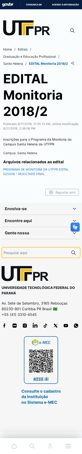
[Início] (28, 28)
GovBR (7, 4)
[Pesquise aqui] (73, 252)
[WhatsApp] (76, 325)
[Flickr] (14, 325)
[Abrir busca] (72, 30)
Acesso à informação (65, 4)
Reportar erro (65, 192)
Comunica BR (34, 4)
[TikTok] (45, 325)
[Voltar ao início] (27, 274)
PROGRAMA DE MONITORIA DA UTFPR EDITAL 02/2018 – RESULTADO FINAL (36, 172)
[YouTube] (66, 325)
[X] (55, 325)
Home (7, 49)
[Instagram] (25, 325)
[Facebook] (4, 325)
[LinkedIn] (35, 325)
